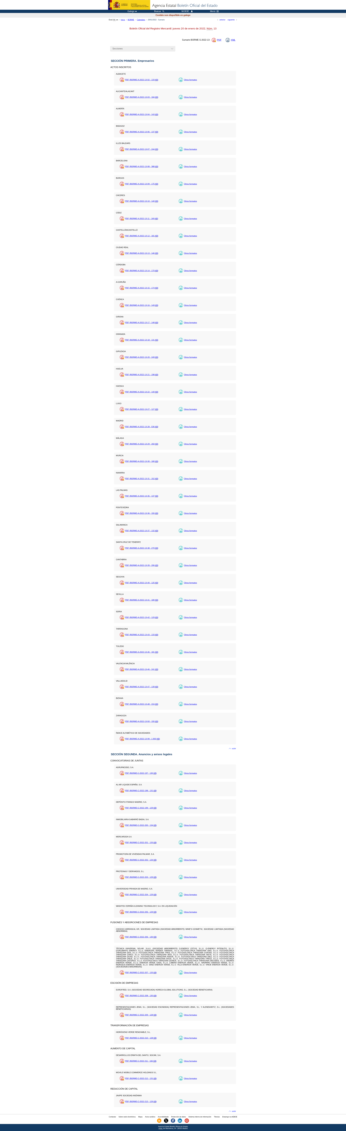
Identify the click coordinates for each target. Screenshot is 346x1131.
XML (233, 40)
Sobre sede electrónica (127, 1117)
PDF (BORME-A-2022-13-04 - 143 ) (141, 114)
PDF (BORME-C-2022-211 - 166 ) (141, 1061)
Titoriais (217, 1117)
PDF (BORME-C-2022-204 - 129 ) (141, 894)
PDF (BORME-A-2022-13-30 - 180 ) (141, 461)
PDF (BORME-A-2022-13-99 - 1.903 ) (142, 739)
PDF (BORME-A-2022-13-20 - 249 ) (141, 357)
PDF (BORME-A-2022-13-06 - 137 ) (141, 132)
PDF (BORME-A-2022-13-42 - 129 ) (141, 617)
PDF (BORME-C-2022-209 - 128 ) (141, 1015)
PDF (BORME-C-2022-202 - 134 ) (141, 860)
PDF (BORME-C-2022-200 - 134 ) (141, 825)
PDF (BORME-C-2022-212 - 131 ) (141, 1078)
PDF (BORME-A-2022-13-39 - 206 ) (141, 565)
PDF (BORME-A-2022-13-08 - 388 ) (141, 166)
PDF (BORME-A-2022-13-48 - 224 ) (141, 704)
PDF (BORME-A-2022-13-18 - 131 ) (141, 340)
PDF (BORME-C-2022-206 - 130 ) (141, 937)
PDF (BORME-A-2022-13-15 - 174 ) (141, 288)
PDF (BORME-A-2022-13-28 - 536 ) (141, 427)
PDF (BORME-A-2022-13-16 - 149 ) (141, 305)
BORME (131, 20)
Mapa (140, 1117)
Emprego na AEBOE (229, 1117)
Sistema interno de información (199, 1117)
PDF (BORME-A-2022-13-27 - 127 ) (141, 409)
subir (234, 748)
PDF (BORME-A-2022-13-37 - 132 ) (141, 531)
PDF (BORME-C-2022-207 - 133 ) (141, 972)
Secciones (117, 48)
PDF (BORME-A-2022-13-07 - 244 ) (141, 149)
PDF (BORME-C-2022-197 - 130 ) (141, 773)
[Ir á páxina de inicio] (184, 6)
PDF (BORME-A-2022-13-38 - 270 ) (141, 548)
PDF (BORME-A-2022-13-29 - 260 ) (141, 444)
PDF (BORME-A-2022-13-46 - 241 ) (141, 669)
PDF (219, 40)
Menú (212, 11)
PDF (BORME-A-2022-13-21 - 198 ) (141, 374)
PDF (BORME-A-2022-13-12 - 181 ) (141, 236)
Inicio (123, 20)
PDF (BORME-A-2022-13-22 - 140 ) (141, 392)
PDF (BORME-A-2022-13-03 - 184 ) (141, 97)
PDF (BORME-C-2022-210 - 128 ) (141, 1038)
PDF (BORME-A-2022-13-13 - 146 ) (141, 253)
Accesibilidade (163, 1117)
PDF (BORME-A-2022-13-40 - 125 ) (141, 583)
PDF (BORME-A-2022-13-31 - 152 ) (141, 478)
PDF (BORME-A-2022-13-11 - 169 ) (141, 218)
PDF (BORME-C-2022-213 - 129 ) (141, 1101)
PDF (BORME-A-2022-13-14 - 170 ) (141, 270)
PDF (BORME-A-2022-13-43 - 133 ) (141, 635)
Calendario (141, 20)
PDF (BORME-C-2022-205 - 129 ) (141, 912)
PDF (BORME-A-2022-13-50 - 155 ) (141, 721)
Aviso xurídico (150, 1117)
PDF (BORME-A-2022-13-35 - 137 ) (141, 496)
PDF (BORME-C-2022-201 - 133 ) (141, 842)
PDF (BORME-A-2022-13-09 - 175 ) (141, 184)
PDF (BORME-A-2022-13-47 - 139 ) (141, 687)
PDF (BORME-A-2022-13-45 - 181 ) (141, 652)
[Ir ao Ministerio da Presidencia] (129, 5)
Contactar (112, 1117)
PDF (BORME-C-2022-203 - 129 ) (141, 877)
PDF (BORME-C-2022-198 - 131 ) (141, 790)
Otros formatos (190, 80)
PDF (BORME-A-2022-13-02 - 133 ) (141, 80)
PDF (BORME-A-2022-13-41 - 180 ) (141, 600)
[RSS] (159, 1122)
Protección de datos (178, 1117)
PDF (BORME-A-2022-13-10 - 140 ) (141, 201)
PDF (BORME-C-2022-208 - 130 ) (141, 995)
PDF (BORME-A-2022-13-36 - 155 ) (141, 513)
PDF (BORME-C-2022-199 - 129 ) (141, 808)
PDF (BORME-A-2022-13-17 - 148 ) (141, 322)
